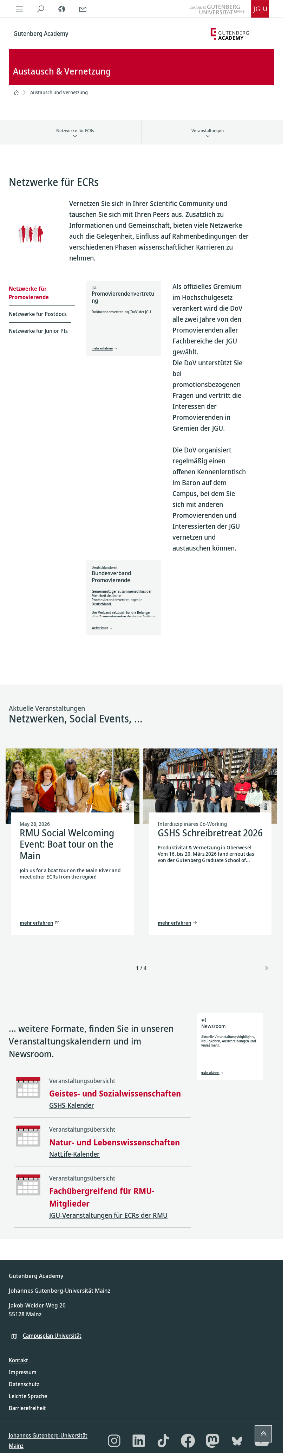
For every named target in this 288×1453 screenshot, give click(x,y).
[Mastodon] (212, 1441)
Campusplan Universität (52, 1335)
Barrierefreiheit (27, 1408)
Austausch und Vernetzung (59, 92)
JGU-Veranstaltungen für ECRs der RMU (108, 1215)
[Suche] (40, 9)
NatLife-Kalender (74, 1154)
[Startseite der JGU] (229, 9)
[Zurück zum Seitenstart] (263, 1433)
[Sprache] (61, 9)
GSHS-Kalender (71, 1105)
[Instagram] (114, 1441)
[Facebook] (188, 1441)
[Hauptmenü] (19, 9)
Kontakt (18, 1360)
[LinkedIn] (139, 1441)
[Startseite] (16, 92)
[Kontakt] (82, 9)
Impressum (23, 1372)
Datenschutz (24, 1384)
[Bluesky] (237, 1441)
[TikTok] (163, 1441)
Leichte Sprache (28, 1396)
